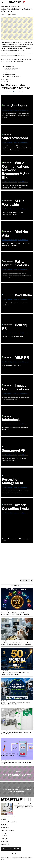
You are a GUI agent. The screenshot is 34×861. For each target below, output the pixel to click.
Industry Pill (5, 6)
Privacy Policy (5, 827)
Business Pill (4, 841)
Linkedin (25, 110)
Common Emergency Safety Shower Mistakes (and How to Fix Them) (16, 733)
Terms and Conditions (7, 830)
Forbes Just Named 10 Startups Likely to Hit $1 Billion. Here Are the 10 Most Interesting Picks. (15, 613)
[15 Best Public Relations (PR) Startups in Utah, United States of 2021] (17, 773)
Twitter (15, 110)
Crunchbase (13, 92)
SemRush (21, 92)
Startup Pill (15, 6)
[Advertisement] (17, 527)
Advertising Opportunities (9, 822)
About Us (3, 819)
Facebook (20, 110)
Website (11, 110)
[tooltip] (21, 580)
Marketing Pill (5, 844)
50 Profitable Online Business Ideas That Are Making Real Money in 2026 (15, 673)
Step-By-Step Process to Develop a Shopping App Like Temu (16, 763)
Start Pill (14, 14)
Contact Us (4, 825)
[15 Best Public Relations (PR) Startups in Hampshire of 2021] (17, 789)
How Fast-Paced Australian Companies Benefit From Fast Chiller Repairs (15, 703)
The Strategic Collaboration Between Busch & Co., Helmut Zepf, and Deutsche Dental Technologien (16, 643)
